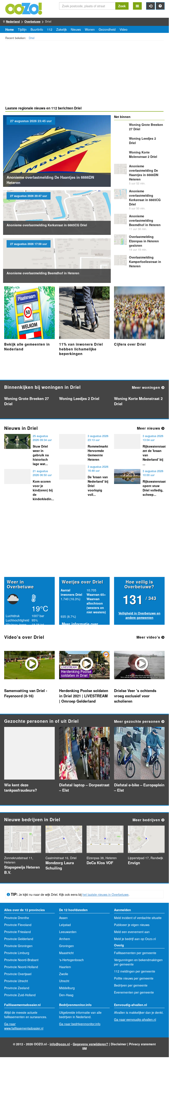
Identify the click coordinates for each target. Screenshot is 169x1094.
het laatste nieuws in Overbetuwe (105, 894)
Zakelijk (61, 29)
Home (9, 29)
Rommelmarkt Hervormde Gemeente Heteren (98, 453)
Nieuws (76, 29)
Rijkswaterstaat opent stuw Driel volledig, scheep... (154, 488)
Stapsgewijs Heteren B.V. (22, 869)
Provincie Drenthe (16, 918)
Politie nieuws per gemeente (133, 978)
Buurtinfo (37, 29)
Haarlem (65, 967)
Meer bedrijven (147, 819)
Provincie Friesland (17, 932)
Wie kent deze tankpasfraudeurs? (20, 787)
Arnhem (64, 939)
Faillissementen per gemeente (135, 953)
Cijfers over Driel (130, 344)
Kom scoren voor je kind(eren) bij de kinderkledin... (43, 490)
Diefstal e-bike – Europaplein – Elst (139, 787)
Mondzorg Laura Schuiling (59, 865)
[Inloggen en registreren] (150, 6)
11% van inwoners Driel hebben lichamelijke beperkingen (81, 349)
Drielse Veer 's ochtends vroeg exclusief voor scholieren (135, 696)
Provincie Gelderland (18, 939)
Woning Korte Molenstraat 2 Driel (143, 154)
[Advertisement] (84, 74)
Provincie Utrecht (16, 981)
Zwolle (63, 974)
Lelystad (65, 925)
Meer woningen (146, 387)
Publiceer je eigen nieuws (131, 925)
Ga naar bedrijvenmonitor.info (79, 1024)
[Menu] (137, 6)
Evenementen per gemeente (134, 992)
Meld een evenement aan (132, 932)
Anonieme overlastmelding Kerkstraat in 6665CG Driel (47, 225)
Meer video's (148, 637)
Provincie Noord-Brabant (21, 960)
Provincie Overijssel (17, 974)
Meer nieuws (149, 428)
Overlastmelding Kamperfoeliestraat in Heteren (145, 261)
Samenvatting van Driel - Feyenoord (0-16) (25, 693)
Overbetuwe (32, 21)
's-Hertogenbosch (71, 960)
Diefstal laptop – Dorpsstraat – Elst (84, 787)
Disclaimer (118, 1044)
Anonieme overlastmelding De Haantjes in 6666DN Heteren (50, 180)
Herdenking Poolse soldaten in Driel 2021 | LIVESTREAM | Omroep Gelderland (83, 696)
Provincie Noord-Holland (21, 967)
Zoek (122, 6)
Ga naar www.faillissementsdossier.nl (23, 1026)
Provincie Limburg (16, 953)
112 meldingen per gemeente (134, 971)
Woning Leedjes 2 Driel (79, 398)
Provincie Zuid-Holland (20, 995)
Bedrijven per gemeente (130, 985)
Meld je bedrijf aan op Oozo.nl (135, 939)
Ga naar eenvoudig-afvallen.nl (135, 1019)
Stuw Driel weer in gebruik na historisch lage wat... (41, 455)
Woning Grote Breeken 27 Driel (26, 401)
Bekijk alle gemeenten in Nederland (27, 347)
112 (49, 29)
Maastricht (66, 953)
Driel (32, 38)
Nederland (13, 21)
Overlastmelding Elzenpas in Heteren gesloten (144, 241)
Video (123, 29)
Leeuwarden (67, 932)
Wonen (90, 29)
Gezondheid (107, 29)
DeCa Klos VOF (100, 862)
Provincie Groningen (18, 946)
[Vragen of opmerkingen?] (160, 6)
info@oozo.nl (60, 1044)
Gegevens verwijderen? (90, 1044)
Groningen (66, 946)
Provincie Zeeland (16, 988)
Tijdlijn (22, 29)
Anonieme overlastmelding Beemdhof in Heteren (43, 273)
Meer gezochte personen (137, 721)
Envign (134, 862)
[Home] (24, 8)
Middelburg (67, 988)
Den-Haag (66, 995)
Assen (63, 918)
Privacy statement (142, 1044)
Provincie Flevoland (17, 925)
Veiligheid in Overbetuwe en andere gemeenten (139, 615)
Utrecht (64, 981)
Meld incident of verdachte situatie (138, 918)
